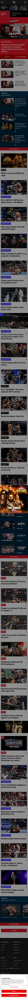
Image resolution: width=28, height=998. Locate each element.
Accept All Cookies (14, 995)
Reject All (14, 991)
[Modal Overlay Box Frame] (14, 499)
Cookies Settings (14, 987)
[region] (14, 986)
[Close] (26, 976)
